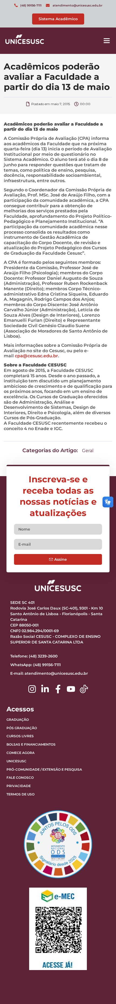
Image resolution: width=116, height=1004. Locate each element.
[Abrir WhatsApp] (102, 990)
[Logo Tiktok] (84, 689)
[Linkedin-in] (45, 689)
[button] (107, 41)
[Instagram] (32, 689)
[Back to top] (98, 966)
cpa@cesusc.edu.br (36, 355)
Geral (88, 450)
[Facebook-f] (58, 689)
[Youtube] (71, 689)
